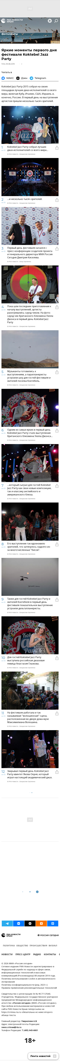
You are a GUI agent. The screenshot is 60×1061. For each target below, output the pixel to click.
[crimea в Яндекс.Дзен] (30, 923)
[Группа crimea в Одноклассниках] (41, 923)
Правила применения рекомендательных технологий (29, 988)
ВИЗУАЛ (53, 945)
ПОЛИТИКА (9, 945)
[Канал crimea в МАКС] (52, 923)
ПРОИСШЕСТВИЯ (38, 945)
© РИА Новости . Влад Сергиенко (19, 261)
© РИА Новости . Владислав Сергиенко (21, 154)
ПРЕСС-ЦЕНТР (22, 954)
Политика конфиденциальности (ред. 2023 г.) (24, 985)
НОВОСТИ (7, 954)
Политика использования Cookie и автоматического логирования (28, 980)
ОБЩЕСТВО (22, 945)
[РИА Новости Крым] (12, 20)
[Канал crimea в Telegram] (7, 923)
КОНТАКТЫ (50, 954)
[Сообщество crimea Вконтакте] (18, 923)
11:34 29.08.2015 (8, 64)
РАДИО (37, 954)
